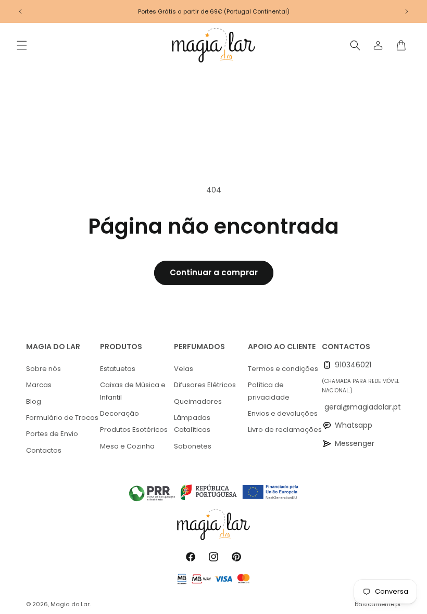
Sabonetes (192, 446)
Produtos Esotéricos (134, 429)
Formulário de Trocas (62, 418)
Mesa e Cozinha (127, 446)
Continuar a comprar (214, 272)
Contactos (43, 450)
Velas (183, 369)
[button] (21, 45)
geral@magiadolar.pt (362, 407)
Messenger (354, 443)
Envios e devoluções (283, 413)
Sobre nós (43, 369)
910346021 (353, 365)
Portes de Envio (52, 434)
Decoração (119, 413)
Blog (33, 401)
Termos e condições (283, 369)
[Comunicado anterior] (20, 11)
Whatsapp (353, 425)
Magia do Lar (70, 604)
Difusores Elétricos (205, 385)
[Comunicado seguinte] (406, 11)
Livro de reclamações (285, 429)
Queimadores (198, 401)
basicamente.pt (378, 604)
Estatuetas (117, 369)
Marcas (39, 385)
